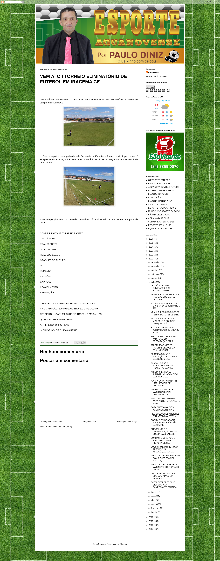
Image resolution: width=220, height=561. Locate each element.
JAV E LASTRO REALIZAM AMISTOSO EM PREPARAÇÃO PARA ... (163, 338)
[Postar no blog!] (77, 342)
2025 (151, 243)
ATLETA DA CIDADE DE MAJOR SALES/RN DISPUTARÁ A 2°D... (162, 392)
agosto (154, 278)
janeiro (154, 512)
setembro (155, 274)
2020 (151, 517)
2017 (151, 529)
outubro (155, 270)
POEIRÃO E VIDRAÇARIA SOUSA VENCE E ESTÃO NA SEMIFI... (164, 422)
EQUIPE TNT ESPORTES (160, 229)
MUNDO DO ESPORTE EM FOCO (164, 211)
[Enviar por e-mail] (75, 342)
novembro (156, 266)
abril (153, 500)
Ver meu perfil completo (156, 76)
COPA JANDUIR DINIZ (158, 218)
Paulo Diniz (153, 72)
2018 (151, 525)
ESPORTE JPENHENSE (159, 225)
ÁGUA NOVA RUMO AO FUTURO (163, 187)
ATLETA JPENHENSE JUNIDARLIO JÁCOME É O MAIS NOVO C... (164, 374)
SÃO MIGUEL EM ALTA (159, 215)
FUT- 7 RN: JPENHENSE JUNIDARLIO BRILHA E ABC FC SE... (165, 329)
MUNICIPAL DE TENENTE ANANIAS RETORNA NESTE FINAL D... (165, 400)
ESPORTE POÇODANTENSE (162, 208)
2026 (151, 239)
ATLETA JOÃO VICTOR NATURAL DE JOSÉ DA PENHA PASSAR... (163, 347)
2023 (151, 251)
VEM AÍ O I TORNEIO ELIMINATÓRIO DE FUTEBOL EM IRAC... (162, 288)
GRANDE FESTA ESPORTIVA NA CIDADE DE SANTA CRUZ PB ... (165, 296)
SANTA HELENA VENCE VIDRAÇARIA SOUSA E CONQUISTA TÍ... (163, 321)
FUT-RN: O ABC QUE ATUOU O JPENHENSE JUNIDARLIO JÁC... (165, 305)
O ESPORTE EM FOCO (159, 180)
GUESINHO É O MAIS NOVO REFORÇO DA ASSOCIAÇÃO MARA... (164, 449)
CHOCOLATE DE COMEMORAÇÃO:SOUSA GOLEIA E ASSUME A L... (164, 431)
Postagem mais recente (51, 422)
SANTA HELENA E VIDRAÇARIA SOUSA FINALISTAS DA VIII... (162, 365)
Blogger (123, 544)
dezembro (156, 262)
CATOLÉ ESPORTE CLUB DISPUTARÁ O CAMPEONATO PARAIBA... (164, 484)
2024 (151, 247)
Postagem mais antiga (127, 422)
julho (153, 282)
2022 (151, 255)
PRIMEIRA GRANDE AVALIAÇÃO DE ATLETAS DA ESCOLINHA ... (164, 356)
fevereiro (155, 508)
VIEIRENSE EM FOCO (158, 204)
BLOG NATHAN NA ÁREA (160, 201)
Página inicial (89, 422)
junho (154, 492)
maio (153, 496)
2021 (151, 259)
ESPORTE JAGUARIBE (159, 184)
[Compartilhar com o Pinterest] (84, 342)
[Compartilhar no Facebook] (82, 342)
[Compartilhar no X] (80, 342)
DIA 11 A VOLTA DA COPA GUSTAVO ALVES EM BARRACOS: (163, 475)
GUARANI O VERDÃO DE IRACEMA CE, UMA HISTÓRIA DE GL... (163, 440)
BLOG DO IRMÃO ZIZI (158, 194)
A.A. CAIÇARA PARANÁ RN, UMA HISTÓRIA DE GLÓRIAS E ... (164, 383)
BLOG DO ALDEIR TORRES (161, 190)
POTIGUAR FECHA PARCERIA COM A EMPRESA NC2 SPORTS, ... (165, 458)
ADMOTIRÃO (154, 197)
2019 (151, 521)
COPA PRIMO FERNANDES (161, 222)
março (154, 504)
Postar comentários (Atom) (60, 427)
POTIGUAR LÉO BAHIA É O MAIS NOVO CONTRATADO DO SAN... (165, 467)
